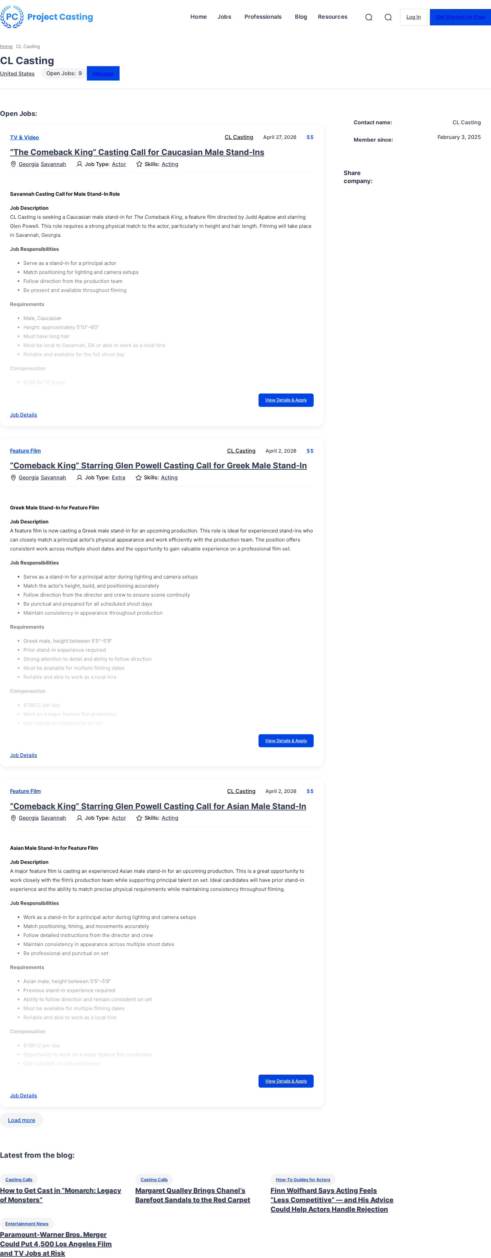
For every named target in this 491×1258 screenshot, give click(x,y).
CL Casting (239, 137)
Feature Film (25, 451)
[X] (407, 177)
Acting (170, 164)
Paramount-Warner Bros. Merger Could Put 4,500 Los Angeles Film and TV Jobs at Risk (56, 1244)
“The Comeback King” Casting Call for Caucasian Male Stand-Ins (137, 152)
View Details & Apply (286, 400)
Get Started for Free (460, 17)
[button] (369, 17)
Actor (119, 164)
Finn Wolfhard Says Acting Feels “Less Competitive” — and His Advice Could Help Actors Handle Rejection (332, 1200)
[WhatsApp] (456, 177)
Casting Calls (18, 1179)
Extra (118, 477)
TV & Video (24, 137)
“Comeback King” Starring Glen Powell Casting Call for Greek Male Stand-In (158, 465)
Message (103, 73)
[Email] (480, 177)
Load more (21, 1120)
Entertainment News (26, 1223)
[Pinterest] (432, 177)
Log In (413, 17)
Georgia (29, 164)
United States (17, 73)
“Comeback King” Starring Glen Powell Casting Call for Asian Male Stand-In (158, 806)
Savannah (53, 164)
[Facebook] (383, 177)
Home (6, 46)
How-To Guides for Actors (303, 1179)
